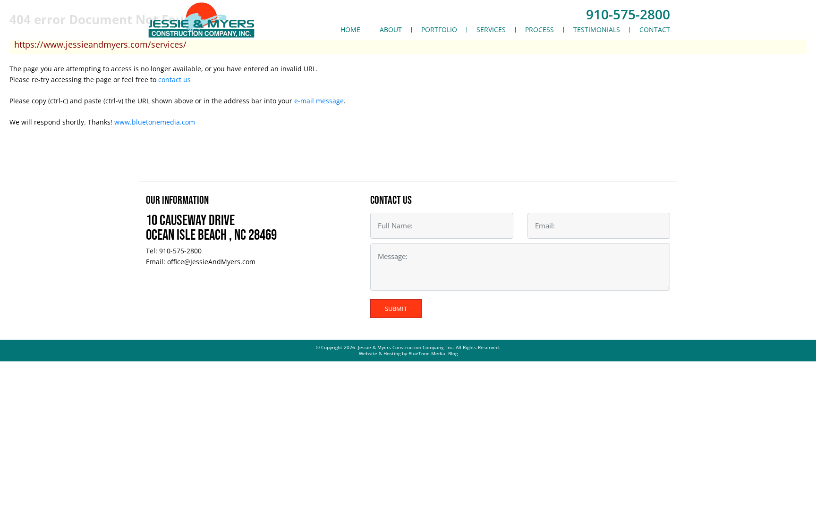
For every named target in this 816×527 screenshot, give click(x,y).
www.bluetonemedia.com (154, 121)
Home (350, 30)
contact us (174, 79)
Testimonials (596, 30)
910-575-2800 (628, 14)
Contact (654, 30)
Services (491, 30)
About (391, 30)
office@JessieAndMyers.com (211, 261)
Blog (453, 353)
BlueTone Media (426, 353)
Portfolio (439, 30)
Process (539, 30)
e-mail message (319, 100)
